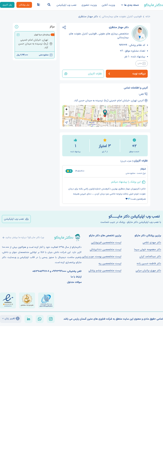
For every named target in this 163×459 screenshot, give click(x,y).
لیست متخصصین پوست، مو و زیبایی (101, 256)
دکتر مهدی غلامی (152, 242)
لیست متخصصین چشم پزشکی (105, 270)
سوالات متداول (74, 282)
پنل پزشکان (24, 5)
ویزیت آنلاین (108, 5)
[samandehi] (27, 300)
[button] (105, 112)
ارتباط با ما (76, 277)
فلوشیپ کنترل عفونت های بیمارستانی (122, 16)
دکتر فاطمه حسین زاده (149, 263)
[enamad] (8, 300)
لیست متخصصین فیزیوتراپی (106, 242)
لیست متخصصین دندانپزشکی (105, 249)
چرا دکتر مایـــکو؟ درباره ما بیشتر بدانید (24, 237)
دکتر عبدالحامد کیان (150, 256)
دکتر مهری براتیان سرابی (148, 270)
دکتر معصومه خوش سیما (147, 249)
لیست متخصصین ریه (110, 263)
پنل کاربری (7, 5)
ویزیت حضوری (89, 5)
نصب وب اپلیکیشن (66, 5)
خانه (147, 16)
